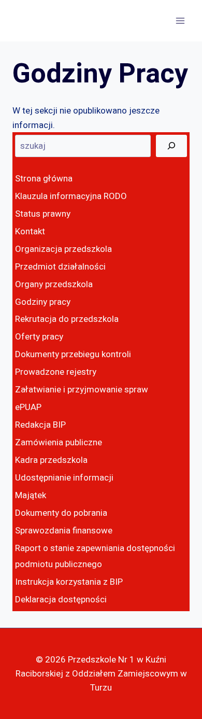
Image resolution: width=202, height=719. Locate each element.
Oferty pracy (39, 336)
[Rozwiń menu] (180, 20)
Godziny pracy (42, 301)
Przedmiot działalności (60, 266)
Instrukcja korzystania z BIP (69, 581)
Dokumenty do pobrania (61, 512)
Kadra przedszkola (51, 460)
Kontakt (30, 231)
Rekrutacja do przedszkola (67, 319)
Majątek (30, 495)
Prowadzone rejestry (55, 371)
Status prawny (42, 213)
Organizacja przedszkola (63, 249)
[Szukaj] (171, 146)
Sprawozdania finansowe (63, 530)
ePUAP (28, 407)
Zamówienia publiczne (58, 442)
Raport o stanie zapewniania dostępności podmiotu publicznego (95, 556)
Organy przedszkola (54, 284)
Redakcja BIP (40, 424)
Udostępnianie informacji (64, 477)
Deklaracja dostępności (61, 599)
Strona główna (44, 178)
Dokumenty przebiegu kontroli (73, 354)
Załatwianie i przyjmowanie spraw (81, 389)
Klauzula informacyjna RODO (71, 196)
